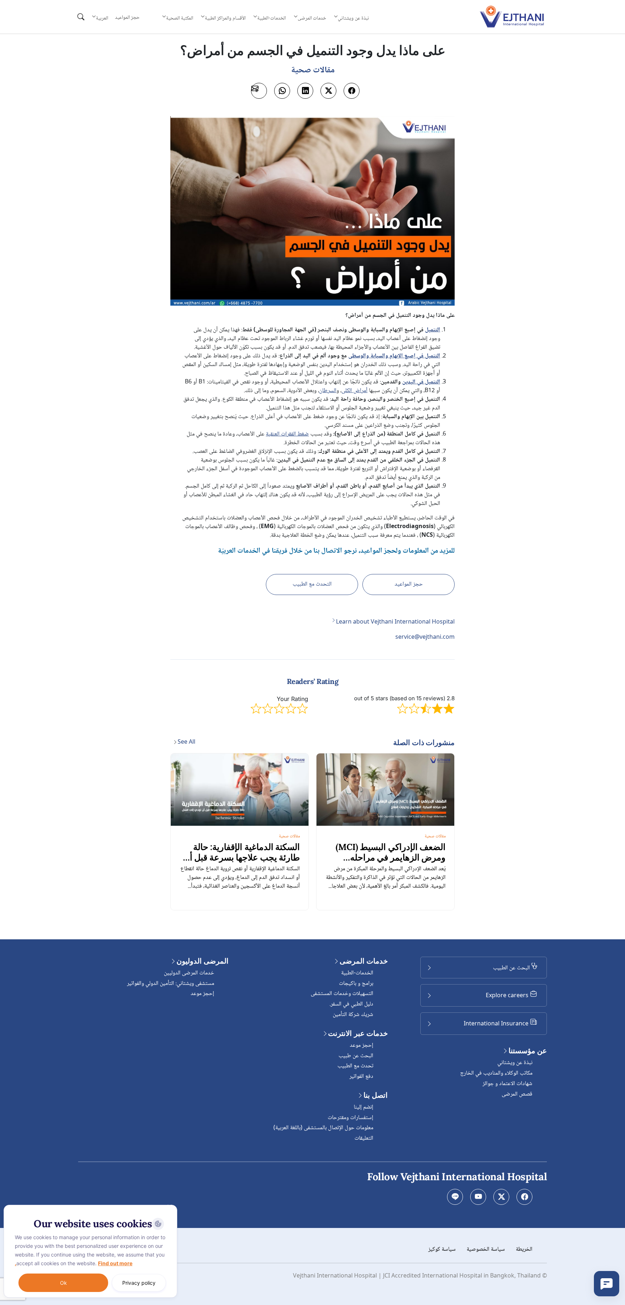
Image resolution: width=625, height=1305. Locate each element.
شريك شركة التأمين (353, 1015)
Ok (63, 1283)
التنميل (432, 330)
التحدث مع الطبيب (312, 584)
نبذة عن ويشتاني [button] (353, 18)
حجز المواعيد (127, 17)
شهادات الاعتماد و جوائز (507, 1084)
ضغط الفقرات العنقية (287, 434)
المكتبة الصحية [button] (179, 18)
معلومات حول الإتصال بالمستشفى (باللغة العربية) (323, 1128)
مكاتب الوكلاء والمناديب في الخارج (496, 1073)
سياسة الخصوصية (486, 1249)
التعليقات (363, 1138)
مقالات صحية (435, 836)
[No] (170, 1206)
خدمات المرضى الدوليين (189, 973)
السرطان (327, 391)
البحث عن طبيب (356, 1056)
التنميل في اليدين (421, 382)
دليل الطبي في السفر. (351, 1004)
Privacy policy (139, 1283)
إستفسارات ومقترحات (350, 1118)
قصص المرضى (517, 1094)
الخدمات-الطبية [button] (271, 18)
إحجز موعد (361, 1045)
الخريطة (524, 1249)
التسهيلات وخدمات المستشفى (342, 994)
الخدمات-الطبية (357, 973)
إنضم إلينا (363, 1107)
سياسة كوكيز (442, 1249)
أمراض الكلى (354, 391)
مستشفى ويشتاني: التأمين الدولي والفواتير (170, 984)
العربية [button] (102, 18)
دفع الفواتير (361, 1076)
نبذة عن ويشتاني (514, 1063)
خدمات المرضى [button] (312, 18)
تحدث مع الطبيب (355, 1066)
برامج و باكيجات (356, 984)
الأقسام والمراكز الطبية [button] (225, 18)
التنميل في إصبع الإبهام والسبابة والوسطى (394, 356)
